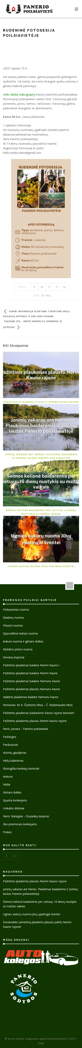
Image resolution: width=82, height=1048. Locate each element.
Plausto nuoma (13, 625)
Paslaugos (9, 737)
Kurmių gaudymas (14, 753)
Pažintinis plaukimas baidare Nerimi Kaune (30, 673)
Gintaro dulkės (12, 792)
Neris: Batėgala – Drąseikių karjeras (26, 816)
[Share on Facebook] (34, 287)
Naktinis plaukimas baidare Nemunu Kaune (30, 697)
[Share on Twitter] (42, 287)
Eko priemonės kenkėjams (20, 824)
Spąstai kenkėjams (15, 800)
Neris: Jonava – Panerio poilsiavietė (25, 729)
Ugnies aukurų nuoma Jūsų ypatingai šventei (41, 566)
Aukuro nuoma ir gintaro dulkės (23, 641)
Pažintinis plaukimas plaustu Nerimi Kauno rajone (41, 402)
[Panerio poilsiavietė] (29, 9)
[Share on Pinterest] (57, 287)
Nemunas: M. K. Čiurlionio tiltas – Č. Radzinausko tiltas (38, 705)
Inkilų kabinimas (13, 760)
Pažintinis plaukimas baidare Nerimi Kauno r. (31, 665)
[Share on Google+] (49, 287)
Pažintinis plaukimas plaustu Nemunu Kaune (31, 689)
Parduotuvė (10, 745)
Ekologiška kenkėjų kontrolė (21, 768)
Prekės (7, 832)
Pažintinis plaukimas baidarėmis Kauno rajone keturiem (38, 713)
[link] (19, 94)
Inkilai (6, 784)
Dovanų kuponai (13, 657)
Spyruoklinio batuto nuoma (20, 633)
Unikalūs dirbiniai (13, 808)
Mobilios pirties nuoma (17, 649)
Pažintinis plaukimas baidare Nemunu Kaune (31, 681)
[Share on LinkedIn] (64, 287)
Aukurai (8, 776)
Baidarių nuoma (13, 617)
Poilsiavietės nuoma (16, 609)
